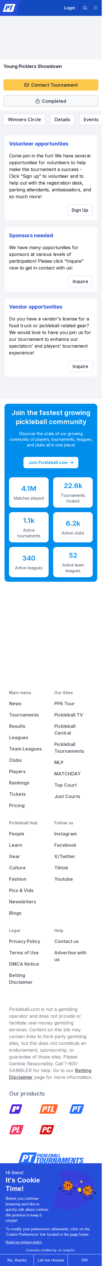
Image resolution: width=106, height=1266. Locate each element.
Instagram (65, 834)
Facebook (65, 845)
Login (69, 7)
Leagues (18, 737)
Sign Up (80, 210)
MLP (59, 762)
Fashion (18, 879)
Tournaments (24, 715)
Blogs (15, 913)
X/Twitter (64, 856)
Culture (17, 868)
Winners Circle (24, 119)
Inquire (80, 281)
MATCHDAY (67, 774)
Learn (15, 845)
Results (17, 726)
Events (91, 119)
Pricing (17, 805)
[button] (85, 8)
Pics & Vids (21, 890)
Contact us (66, 941)
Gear (14, 856)
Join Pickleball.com (48, 462)
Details (62, 119)
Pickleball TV (68, 715)
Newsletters (22, 901)
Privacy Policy (24, 941)
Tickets (17, 794)
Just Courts (67, 796)
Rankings (19, 783)
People (16, 834)
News (15, 703)
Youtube (63, 879)
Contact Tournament (54, 85)
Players (17, 771)
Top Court (65, 785)
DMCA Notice (24, 964)
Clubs (15, 760)
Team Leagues (25, 749)
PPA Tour (64, 703)
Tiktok (61, 868)
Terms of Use (24, 952)
